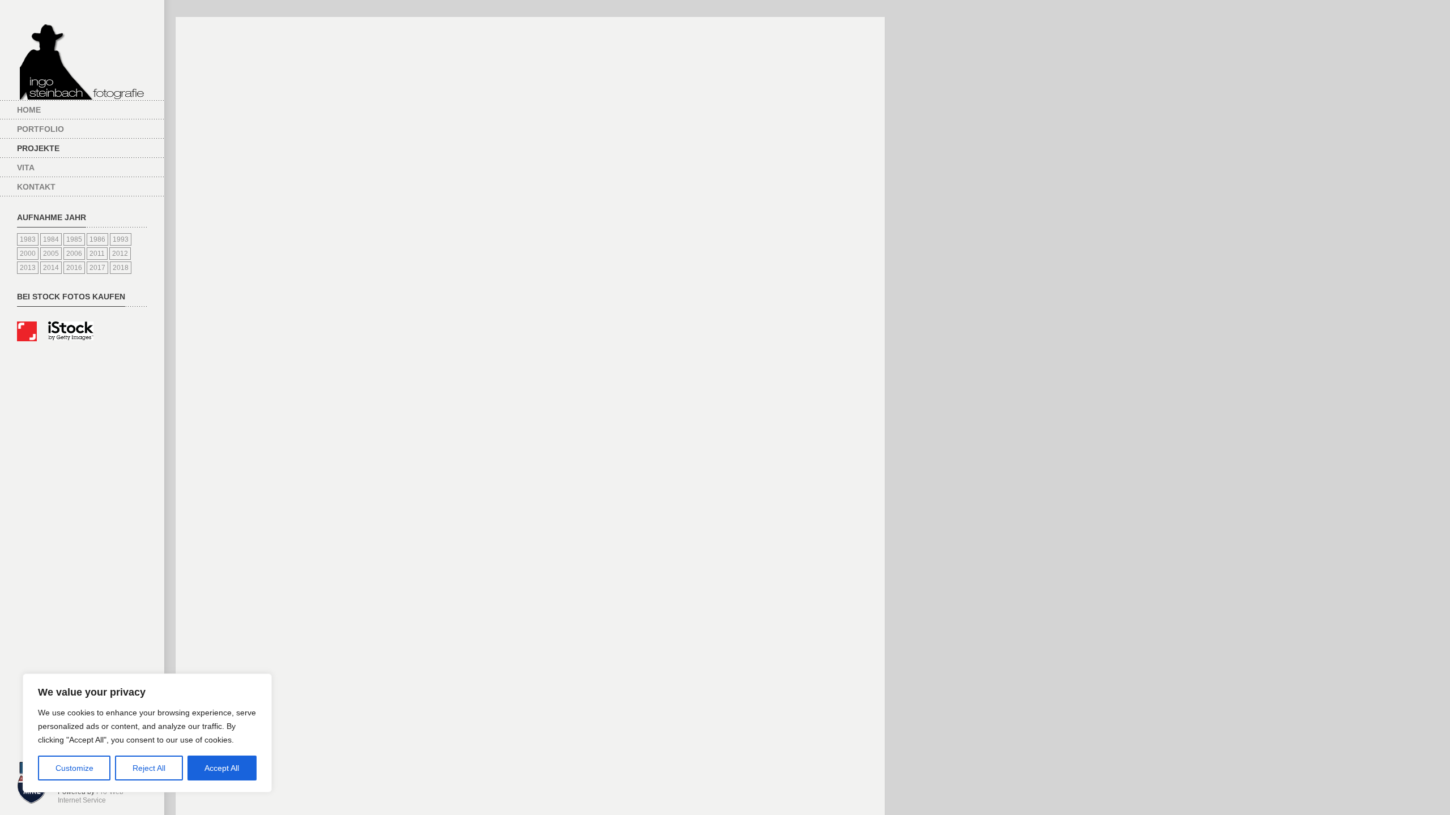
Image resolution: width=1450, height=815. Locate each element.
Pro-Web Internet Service (90, 796)
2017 (97, 268)
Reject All (149, 768)
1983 (28, 239)
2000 (28, 254)
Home (29, 109)
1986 (97, 239)
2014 (51, 268)
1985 (74, 239)
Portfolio (40, 129)
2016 (74, 268)
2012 (120, 254)
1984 (51, 239)
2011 (97, 254)
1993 (121, 239)
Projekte (38, 148)
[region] (147, 733)
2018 (121, 268)
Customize (74, 768)
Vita (26, 167)
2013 (28, 268)
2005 (51, 254)
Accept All (221, 768)
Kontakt (36, 186)
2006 (74, 254)
